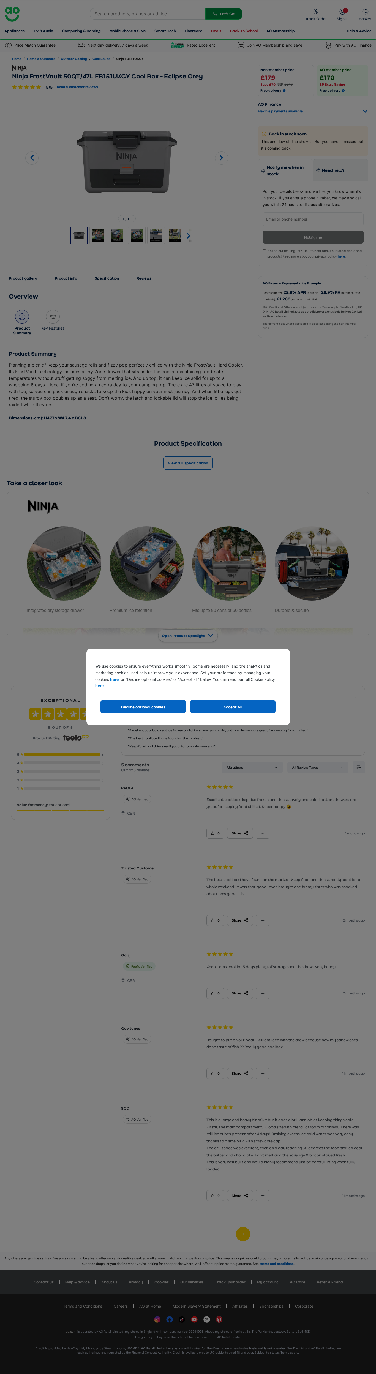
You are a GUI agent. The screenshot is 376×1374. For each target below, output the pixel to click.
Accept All (233, 706)
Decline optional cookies (143, 706)
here (114, 679)
